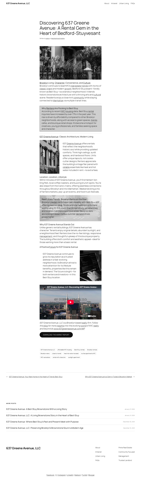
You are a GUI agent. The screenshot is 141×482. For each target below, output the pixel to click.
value (59, 205)
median (53, 202)
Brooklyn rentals (92, 350)
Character (59, 82)
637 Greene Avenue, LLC (18, 3)
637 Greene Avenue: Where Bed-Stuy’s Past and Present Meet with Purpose (42, 422)
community (78, 97)
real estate (76, 85)
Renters (50, 108)
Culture (86, 82)
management (46, 236)
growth (68, 88)
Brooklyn (44, 82)
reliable (66, 167)
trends (85, 85)
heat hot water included (71, 353)
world (83, 325)
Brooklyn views (45, 353)
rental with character (59, 357)
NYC (63, 111)
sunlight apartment (74, 357)
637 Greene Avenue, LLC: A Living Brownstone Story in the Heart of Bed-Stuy (42, 415)
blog (46, 325)
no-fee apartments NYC (88, 353)
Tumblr (84, 475)
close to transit (56, 353)
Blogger (91, 475)
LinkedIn (70, 475)
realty (84, 322)
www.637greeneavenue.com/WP (69, 328)
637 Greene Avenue (49, 136)
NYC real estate (45, 357)
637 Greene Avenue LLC (48, 350)
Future (52, 247)
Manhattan (58, 100)
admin (48, 38)
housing (69, 111)
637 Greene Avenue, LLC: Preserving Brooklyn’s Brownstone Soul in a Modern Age (44, 428)
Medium (78, 475)
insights (60, 325)
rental (91, 111)
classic (43, 88)
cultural (97, 94)
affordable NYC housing (65, 350)
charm (49, 88)
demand (80, 214)
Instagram (61, 475)
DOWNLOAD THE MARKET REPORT (56, 335)
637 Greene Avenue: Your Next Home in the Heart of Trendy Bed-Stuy (35, 376)
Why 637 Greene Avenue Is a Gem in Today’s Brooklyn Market (108, 376)
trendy (94, 120)
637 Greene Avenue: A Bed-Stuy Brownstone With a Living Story (36, 409)
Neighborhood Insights (58, 38)
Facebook (51, 475)
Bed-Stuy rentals (79, 350)
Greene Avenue (74, 143)
